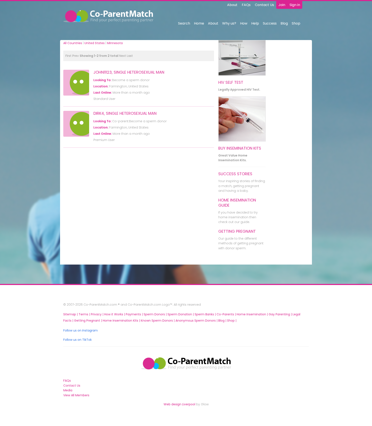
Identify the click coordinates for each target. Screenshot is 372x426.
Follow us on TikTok (77, 340)
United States (94, 43)
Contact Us (264, 4)
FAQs (246, 4)
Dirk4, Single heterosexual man (125, 113)
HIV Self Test (230, 82)
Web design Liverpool (179, 404)
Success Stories (235, 174)
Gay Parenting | (281, 314)
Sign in (295, 4)
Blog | (222, 320)
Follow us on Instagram (80, 330)
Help (255, 23)
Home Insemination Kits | (122, 320)
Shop (296, 23)
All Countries (72, 43)
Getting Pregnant (237, 231)
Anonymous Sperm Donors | (196, 320)
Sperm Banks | (206, 314)
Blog (284, 23)
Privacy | (97, 314)
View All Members (76, 395)
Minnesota (115, 43)
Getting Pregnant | (88, 320)
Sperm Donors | (155, 314)
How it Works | (115, 314)
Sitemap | (71, 314)
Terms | (85, 314)
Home (199, 23)
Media (67, 390)
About (232, 4)
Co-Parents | (227, 314)
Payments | (135, 314)
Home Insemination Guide (237, 202)
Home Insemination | (253, 314)
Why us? (229, 23)
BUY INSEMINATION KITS (239, 148)
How (243, 23)
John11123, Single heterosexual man (128, 72)
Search (184, 23)
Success (270, 23)
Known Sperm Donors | (158, 320)
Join (281, 4)
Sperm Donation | (181, 314)
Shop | (231, 320)
